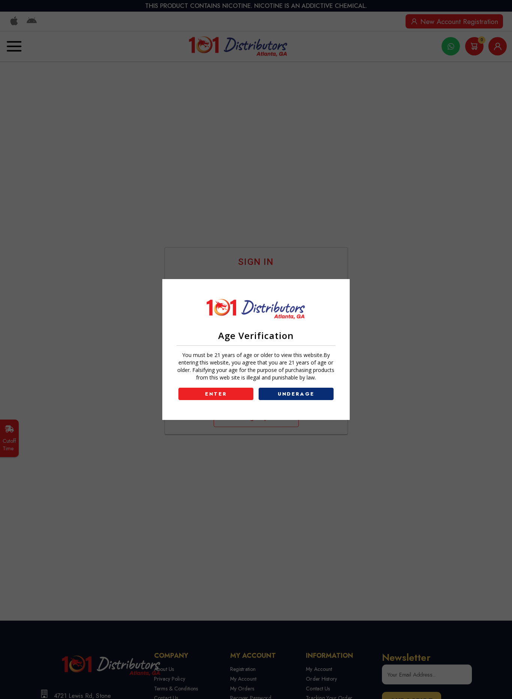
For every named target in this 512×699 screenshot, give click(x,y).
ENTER (216, 393)
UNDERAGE (296, 393)
